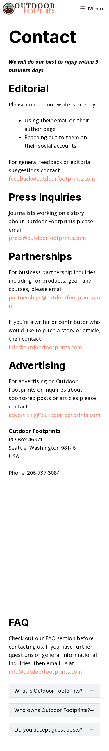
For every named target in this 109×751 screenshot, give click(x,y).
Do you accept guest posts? (48, 730)
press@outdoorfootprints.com (47, 237)
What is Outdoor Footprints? (48, 691)
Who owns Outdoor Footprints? (52, 710)
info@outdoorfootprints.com (45, 347)
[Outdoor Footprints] (29, 8)
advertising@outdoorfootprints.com (54, 414)
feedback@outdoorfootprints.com (52, 178)
